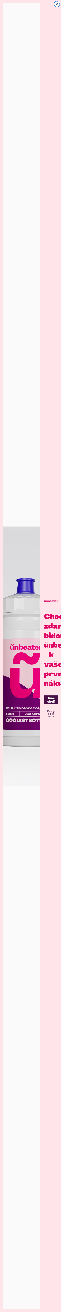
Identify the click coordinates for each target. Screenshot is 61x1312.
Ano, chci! (51, 700)
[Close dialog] (57, 4)
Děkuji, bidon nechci (51, 714)
